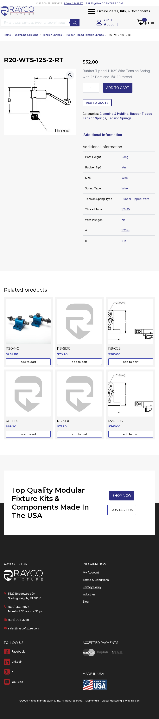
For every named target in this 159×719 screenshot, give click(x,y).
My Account (91, 572)
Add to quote (97, 103)
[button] (70, 75)
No (123, 220)
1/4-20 (126, 209)
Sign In (108, 19)
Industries (89, 594)
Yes (124, 167)
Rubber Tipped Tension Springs (85, 34)
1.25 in (126, 230)
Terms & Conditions (96, 580)
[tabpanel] (119, 195)
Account (111, 24)
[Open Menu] (91, 11)
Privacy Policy (92, 587)
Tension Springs (52, 34)
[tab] (103, 135)
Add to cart (118, 88)
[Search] (75, 22)
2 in (124, 241)
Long (125, 157)
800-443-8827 (73, 3)
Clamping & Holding (26, 34)
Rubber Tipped (132, 199)
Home (7, 34)
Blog (86, 601)
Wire (125, 178)
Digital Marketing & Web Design (121, 700)
